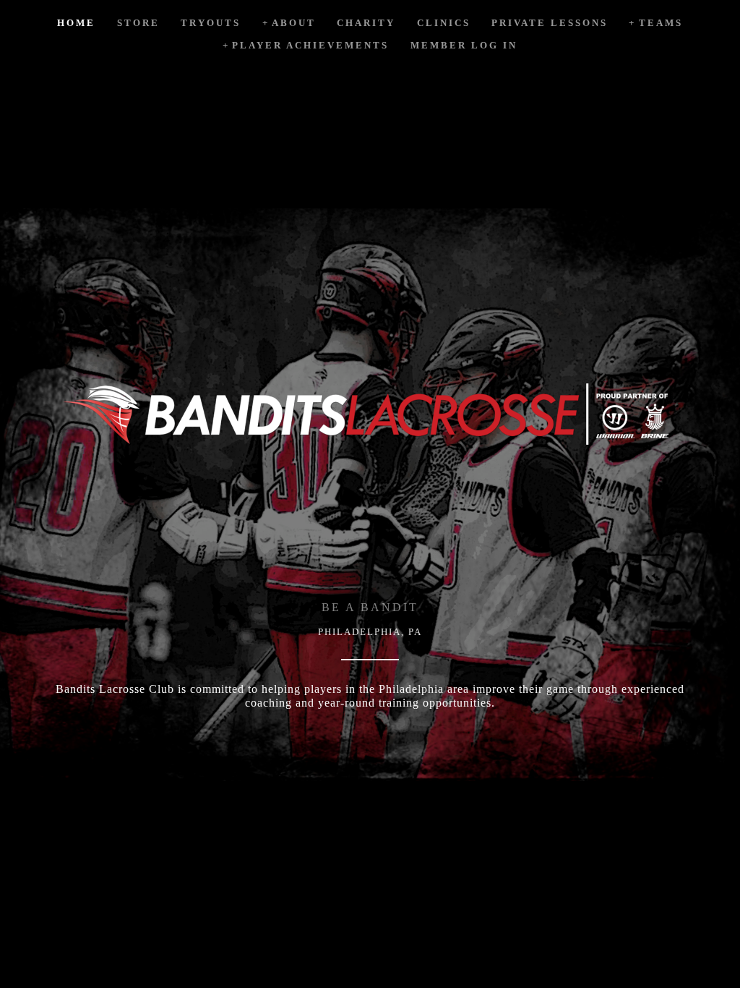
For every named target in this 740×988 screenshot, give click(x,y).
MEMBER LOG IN (463, 45)
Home (76, 22)
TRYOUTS (211, 22)
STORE (138, 22)
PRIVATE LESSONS (549, 22)
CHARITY (366, 22)
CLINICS (443, 22)
